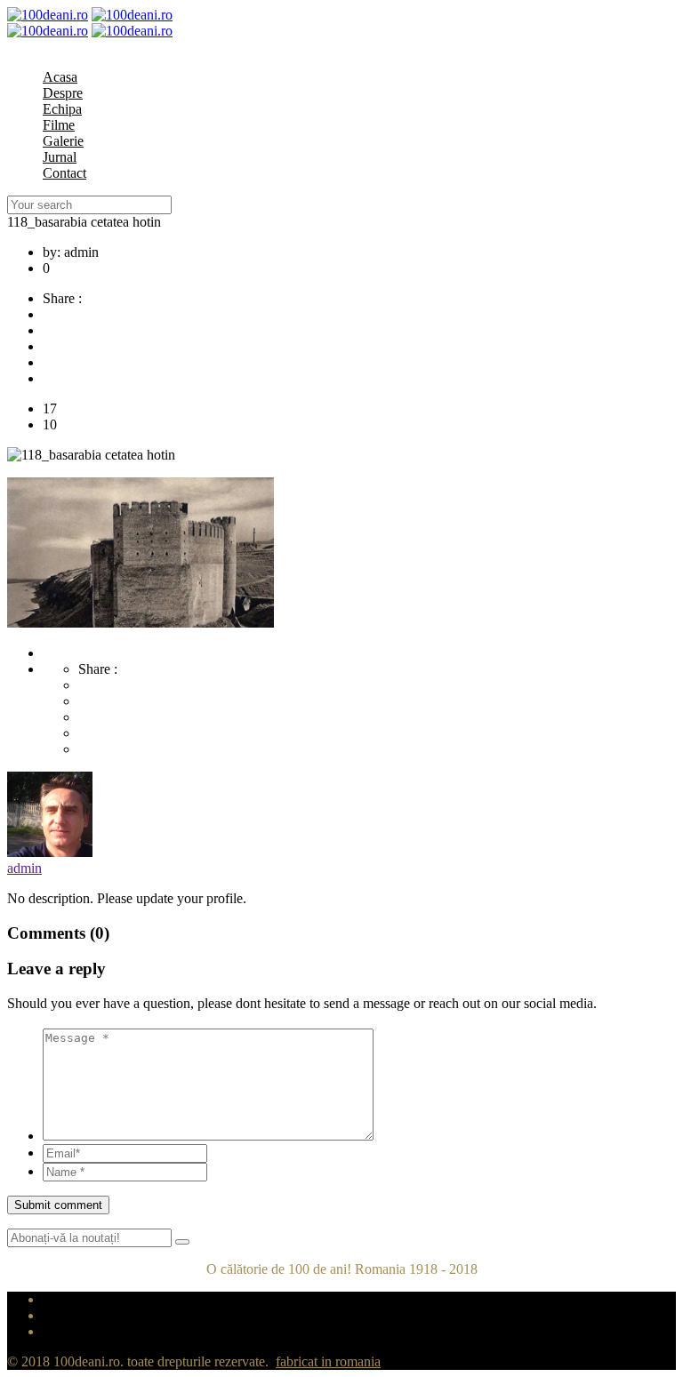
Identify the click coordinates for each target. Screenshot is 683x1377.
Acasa (60, 76)
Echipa (62, 108)
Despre (63, 92)
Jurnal (59, 156)
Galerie (63, 140)
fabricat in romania (328, 1361)
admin (24, 868)
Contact (64, 172)
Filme (59, 124)
